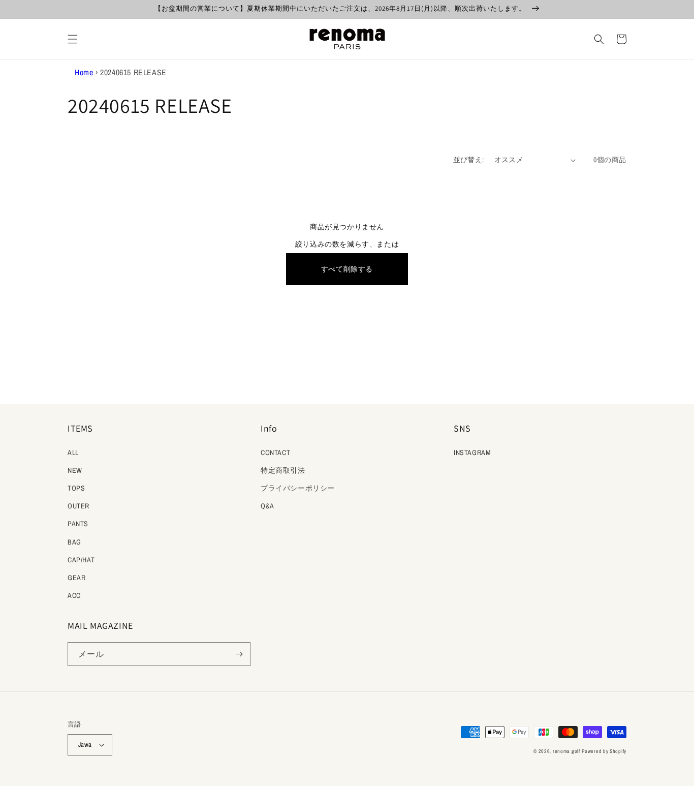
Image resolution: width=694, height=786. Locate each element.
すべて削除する (347, 269)
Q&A (267, 505)
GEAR (76, 577)
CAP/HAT (81, 559)
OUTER (78, 505)
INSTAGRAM (472, 452)
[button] (72, 39)
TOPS (76, 488)
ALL (73, 452)
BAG (74, 542)
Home (84, 72)
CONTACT (275, 452)
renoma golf (566, 751)
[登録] (239, 654)
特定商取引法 (283, 470)
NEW (75, 470)
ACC (74, 595)
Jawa (85, 744)
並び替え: (468, 159)
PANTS (78, 523)
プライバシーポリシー (298, 488)
